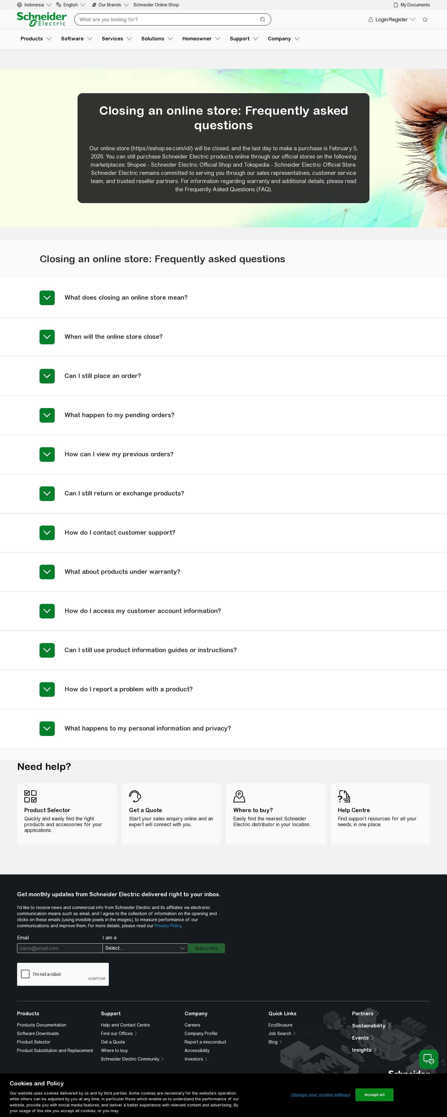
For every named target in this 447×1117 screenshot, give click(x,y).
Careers (192, 1025)
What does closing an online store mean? (126, 297)
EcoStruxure (281, 1025)
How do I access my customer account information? (142, 610)
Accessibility (197, 1050)
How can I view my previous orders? (119, 454)
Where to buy (114, 1050)
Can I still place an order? (102, 375)
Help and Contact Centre (125, 1025)
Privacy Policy (168, 925)
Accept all (374, 1094)
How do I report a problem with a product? (128, 689)
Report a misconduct (205, 1042)
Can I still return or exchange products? (124, 493)
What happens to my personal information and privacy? (147, 728)
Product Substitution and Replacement (55, 1050)
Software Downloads (38, 1033)
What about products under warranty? (122, 571)
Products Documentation (41, 1025)
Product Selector (33, 1042)
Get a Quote (113, 1042)
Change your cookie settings (320, 1094)
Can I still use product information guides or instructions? (150, 649)
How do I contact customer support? (119, 532)
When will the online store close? (113, 336)
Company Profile (201, 1033)
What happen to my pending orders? (119, 414)
